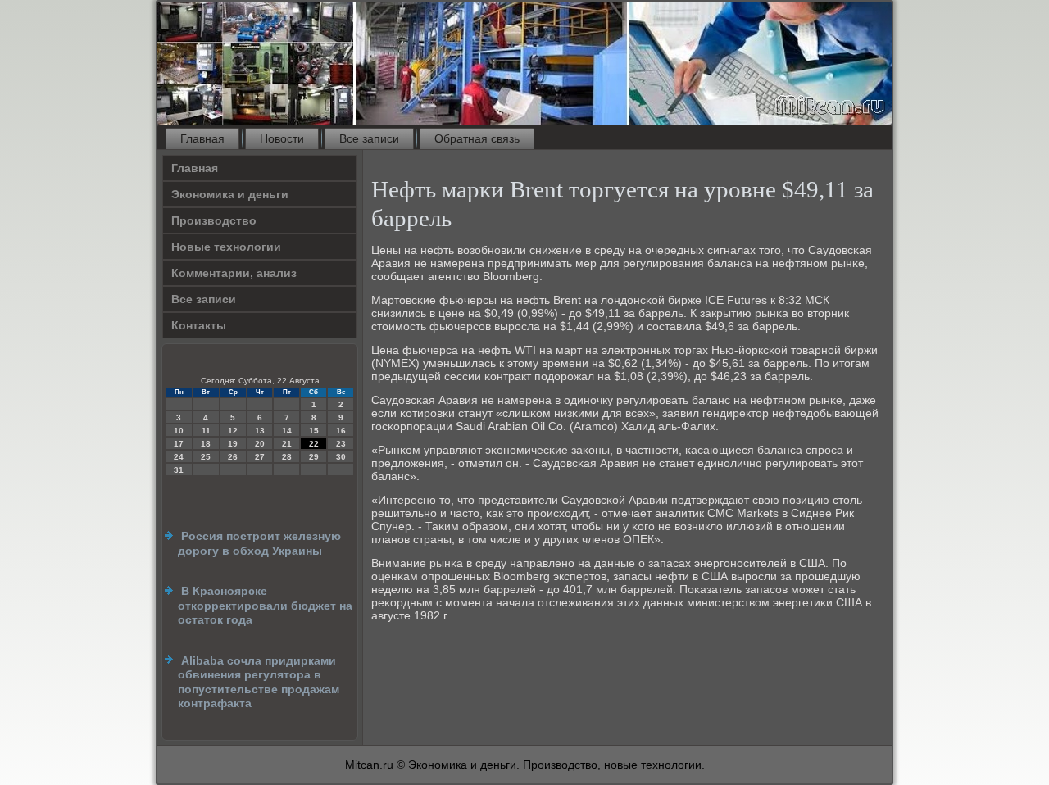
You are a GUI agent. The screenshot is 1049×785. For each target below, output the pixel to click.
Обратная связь (477, 138)
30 (341, 456)
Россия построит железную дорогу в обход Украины (259, 543)
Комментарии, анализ (234, 272)
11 (206, 430)
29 (314, 456)
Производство (214, 220)
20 (260, 443)
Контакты (198, 325)
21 (287, 443)
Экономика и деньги (229, 194)
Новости (282, 138)
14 (287, 430)
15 (314, 430)
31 (179, 469)
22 (314, 443)
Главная (202, 138)
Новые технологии (226, 246)
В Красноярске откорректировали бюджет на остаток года (265, 605)
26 (233, 456)
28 (287, 456)
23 (341, 443)
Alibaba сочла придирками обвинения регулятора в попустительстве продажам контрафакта (258, 682)
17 (179, 443)
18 (206, 443)
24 (179, 456)
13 (260, 430)
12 (233, 430)
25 (206, 456)
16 (341, 430)
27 (260, 456)
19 (233, 443)
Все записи (369, 138)
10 (179, 430)
